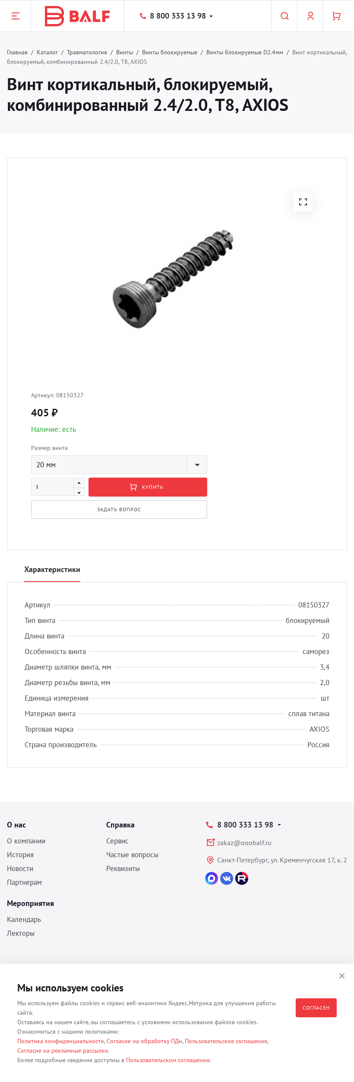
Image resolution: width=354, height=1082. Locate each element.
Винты (124, 52)
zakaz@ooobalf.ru (244, 842)
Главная (17, 52)
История (20, 854)
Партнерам (24, 882)
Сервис (117, 841)
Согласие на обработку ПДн (144, 1041)
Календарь (24, 919)
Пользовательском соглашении (168, 1060)
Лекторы (21, 933)
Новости (20, 868)
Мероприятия (30, 903)
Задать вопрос (119, 509)
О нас (16, 825)
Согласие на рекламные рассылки (62, 1050)
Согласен (316, 1007)
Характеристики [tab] (52, 569)
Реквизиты (123, 868)
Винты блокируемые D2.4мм (244, 52)
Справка (120, 825)
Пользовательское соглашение (226, 1041)
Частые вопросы (132, 854)
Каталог (47, 52)
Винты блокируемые (169, 52)
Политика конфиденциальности (60, 1041)
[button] (303, 201)
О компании (26, 841)
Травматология (87, 52)
